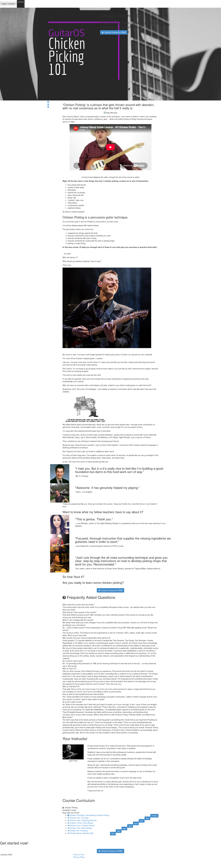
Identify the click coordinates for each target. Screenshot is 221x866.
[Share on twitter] (48, 104)
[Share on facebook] (48, 101)
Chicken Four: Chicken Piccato (82, 825)
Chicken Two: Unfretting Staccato (83, 820)
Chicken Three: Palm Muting (81, 823)
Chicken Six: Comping (79, 830)
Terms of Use (78, 854)
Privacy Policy (79, 857)
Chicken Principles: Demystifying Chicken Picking (89, 815)
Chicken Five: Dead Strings (81, 828)
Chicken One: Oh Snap (79, 817)
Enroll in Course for (114, 32)
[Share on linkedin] (48, 107)
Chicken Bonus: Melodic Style (82, 833)
